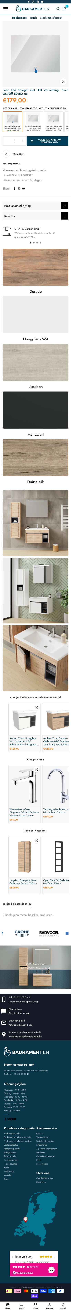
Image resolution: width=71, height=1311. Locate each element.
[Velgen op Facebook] (28, 1)
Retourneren (41, 1144)
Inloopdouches (10, 1163)
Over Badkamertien (44, 1178)
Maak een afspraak (51, 18)
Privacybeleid (42, 1163)
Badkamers (19, 18)
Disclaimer (40, 1152)
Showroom (41, 1182)
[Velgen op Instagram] (33, 1)
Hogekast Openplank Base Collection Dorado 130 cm (23, 882)
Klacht (39, 1160)
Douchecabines (10, 1160)
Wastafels (8, 1175)
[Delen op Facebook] (14, 188)
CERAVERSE (58, 1287)
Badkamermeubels (12, 1133)
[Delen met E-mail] (23, 188)
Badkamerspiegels (12, 1148)
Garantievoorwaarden (45, 1156)
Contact (39, 1133)
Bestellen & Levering (45, 1141)
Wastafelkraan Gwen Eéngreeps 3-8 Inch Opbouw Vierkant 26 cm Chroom (24, 812)
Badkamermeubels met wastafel (17, 1137)
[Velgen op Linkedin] (37, 1)
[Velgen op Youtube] (42, 1)
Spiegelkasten (10, 1152)
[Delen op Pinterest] (19, 188)
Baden (6, 1167)
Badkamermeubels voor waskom (18, 1141)
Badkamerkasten (11, 1144)
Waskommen (9, 1171)
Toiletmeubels (10, 1156)
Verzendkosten (42, 1137)
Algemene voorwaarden (46, 1148)
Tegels (33, 18)
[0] (64, 9)
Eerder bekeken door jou (17, 904)
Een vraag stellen (11, 163)
